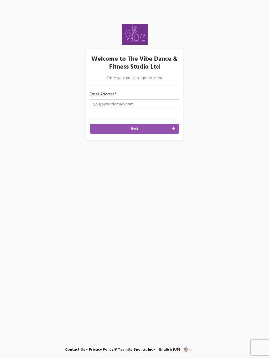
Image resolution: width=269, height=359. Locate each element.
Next (134, 128)
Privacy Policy (101, 350)
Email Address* (103, 94)
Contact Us (75, 350)
